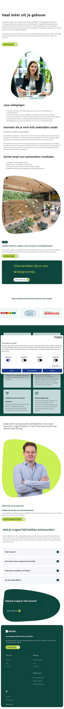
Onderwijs (35, 666)
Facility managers (37, 681)
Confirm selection (32, 370)
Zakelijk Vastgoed (38, 660)
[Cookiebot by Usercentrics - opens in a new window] (55, 337)
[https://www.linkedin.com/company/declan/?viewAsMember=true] (6, 692)
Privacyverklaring (10, 700)
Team (7, 663)
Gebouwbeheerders (38, 677)
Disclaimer (8, 696)
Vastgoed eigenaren (38, 684)
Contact (8, 666)
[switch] (24, 360)
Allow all (52, 370)
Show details (55, 366)
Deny (11, 370)
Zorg (34, 663)
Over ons (8, 660)
